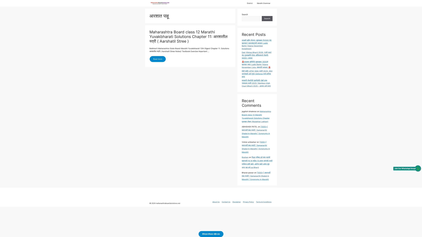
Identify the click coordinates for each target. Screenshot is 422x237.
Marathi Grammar (263, 3)
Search (245, 14)
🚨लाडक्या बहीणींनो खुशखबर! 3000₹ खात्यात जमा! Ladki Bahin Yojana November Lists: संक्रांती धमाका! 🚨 (256, 64)
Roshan (245, 157)
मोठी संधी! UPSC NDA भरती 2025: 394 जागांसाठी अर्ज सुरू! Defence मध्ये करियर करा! (257, 74)
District (250, 3)
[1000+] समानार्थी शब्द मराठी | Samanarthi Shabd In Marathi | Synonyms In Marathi (256, 176)
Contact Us (226, 202)
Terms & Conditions (263, 202)
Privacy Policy (248, 202)
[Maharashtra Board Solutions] (160, 3)
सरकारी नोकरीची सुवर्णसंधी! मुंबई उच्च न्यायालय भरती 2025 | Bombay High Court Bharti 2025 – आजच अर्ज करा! (256, 83)
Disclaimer (237, 202)
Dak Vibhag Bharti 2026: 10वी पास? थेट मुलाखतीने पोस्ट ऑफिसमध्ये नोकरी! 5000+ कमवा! (257, 55)
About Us (216, 202)
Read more (159, 60)
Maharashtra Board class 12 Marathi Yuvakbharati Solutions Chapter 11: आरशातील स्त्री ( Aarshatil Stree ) (188, 36)
